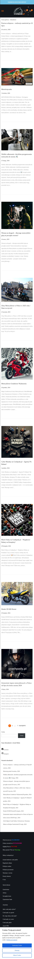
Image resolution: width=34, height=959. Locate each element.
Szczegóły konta (7, 896)
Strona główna (5, 19)
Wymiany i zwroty (7, 873)
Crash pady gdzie (7, 922)
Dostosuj (17, 950)
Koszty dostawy (7, 876)
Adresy (4, 893)
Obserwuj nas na (11, 840)
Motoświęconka (6, 89)
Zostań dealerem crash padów (10, 859)
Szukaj (3, 732)
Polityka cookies (7, 866)
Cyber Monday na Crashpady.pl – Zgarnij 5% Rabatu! (17, 798)
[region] (17, 943)
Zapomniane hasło (7, 899)
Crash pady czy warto (8, 919)
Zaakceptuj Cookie (17, 945)
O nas (4, 879)
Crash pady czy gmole (8, 912)
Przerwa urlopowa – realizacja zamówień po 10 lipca (16, 764)
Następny (22, 725)
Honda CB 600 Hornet (8, 609)
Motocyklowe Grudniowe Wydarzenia (13, 384)
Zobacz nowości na (12, 843)
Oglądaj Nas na (10, 846)
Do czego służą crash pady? (10, 916)
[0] (25, 11)
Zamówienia (6, 889)
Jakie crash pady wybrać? (9, 909)
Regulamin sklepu (7, 863)
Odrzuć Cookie (17, 955)
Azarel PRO (6, 926)
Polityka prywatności (11, 940)
